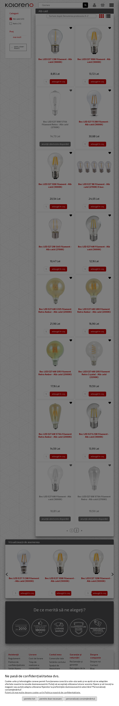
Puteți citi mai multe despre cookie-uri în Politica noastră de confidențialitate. (43, 692)
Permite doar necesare (51, 698)
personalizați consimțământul (80, 698)
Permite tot (29, 698)
